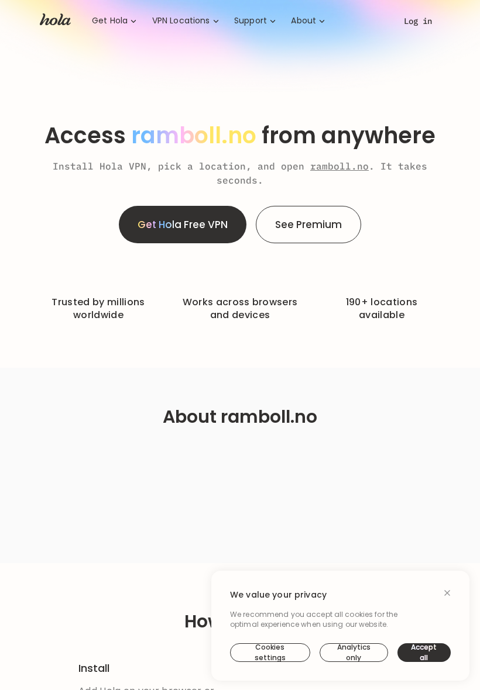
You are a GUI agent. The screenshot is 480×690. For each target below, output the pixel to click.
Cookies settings (270, 652)
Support (250, 20)
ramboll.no (339, 166)
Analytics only (354, 652)
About (303, 20)
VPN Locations (181, 20)
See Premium (308, 225)
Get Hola (110, 20)
